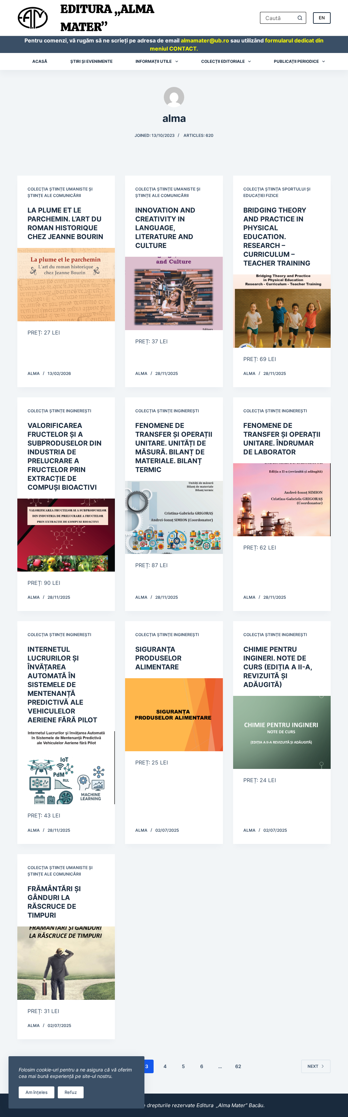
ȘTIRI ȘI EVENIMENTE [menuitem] (91, 61)
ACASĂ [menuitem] (39, 61)
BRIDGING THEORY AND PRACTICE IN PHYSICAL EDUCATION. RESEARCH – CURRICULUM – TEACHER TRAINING (276, 236)
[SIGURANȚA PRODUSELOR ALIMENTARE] (174, 714)
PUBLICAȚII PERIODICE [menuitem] (296, 61)
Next (313, 1066)
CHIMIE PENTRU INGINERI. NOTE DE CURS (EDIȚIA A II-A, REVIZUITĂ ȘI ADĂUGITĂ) (277, 667)
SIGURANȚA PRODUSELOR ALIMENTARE (158, 658)
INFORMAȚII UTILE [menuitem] (154, 61)
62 (238, 1066)
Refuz (71, 1092)
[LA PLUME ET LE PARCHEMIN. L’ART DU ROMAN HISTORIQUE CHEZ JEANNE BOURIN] (66, 284)
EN (322, 17)
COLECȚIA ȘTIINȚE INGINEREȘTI (59, 410)
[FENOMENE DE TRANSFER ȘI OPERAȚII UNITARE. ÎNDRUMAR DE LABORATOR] (282, 499)
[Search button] (300, 18)
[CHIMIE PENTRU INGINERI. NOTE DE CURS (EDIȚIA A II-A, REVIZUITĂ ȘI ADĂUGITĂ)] (282, 732)
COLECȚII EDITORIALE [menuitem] (223, 61)
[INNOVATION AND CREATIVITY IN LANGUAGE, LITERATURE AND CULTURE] (174, 293)
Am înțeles (36, 1092)
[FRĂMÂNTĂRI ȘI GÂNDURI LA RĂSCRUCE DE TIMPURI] (66, 962)
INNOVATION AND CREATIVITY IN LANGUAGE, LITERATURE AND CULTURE (165, 228)
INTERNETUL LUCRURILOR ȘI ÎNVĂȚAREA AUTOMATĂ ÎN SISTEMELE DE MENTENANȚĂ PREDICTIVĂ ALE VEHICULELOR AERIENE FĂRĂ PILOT (62, 684)
